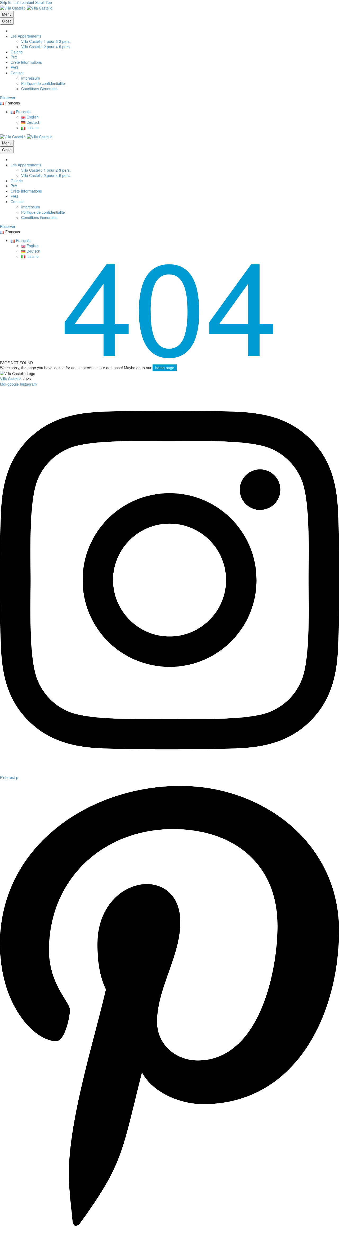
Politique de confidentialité (43, 83)
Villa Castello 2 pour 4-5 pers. (46, 46)
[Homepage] (26, 7)
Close (7, 21)
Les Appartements (26, 36)
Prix (14, 57)
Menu (7, 14)
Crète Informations (26, 62)
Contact (17, 72)
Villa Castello (10, 378)
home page (164, 367)
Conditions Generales (39, 88)
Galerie (17, 51)
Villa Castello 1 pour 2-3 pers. (46, 41)
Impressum (30, 78)
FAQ (14, 67)
